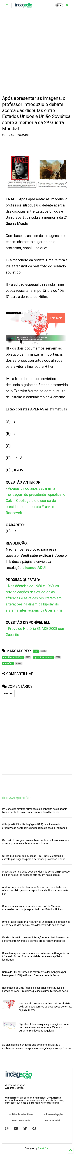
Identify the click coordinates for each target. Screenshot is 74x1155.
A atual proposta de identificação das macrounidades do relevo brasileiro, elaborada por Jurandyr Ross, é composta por (35, 890)
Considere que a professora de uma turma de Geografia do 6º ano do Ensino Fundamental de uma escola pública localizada (35, 956)
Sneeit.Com (43, 1148)
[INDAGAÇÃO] (23, 6)
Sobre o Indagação (53, 1114)
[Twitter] (25, 1128)
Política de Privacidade (21, 1114)
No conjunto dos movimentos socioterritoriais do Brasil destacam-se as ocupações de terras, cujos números (45, 1006)
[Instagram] (6, 1128)
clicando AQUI (34, 567)
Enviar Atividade (53, 1120)
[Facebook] (34, 1128)
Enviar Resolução (21, 1120)
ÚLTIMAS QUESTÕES (17, 798)
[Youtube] (16, 1128)
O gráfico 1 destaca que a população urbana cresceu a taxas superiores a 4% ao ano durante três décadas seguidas (44, 1027)
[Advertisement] (37, 53)
